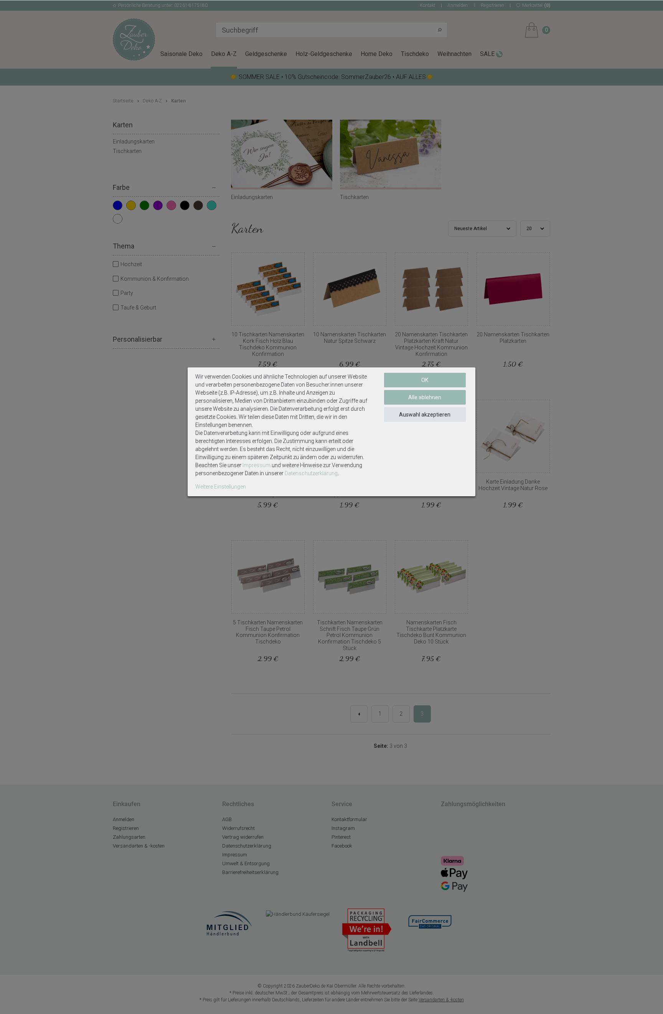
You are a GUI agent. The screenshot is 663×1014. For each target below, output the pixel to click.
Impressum (256, 465)
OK (424, 380)
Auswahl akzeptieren (424, 415)
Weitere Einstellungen (220, 487)
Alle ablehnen (424, 397)
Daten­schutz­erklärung (311, 473)
